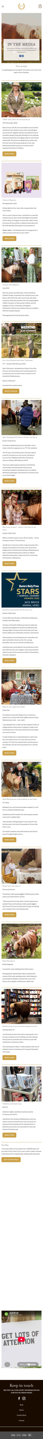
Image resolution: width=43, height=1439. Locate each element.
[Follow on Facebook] (20, 56)
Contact (21, 1420)
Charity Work (21, 1415)
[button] (3, 6)
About (21, 1410)
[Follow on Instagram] (23, 56)
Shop (21, 1405)
